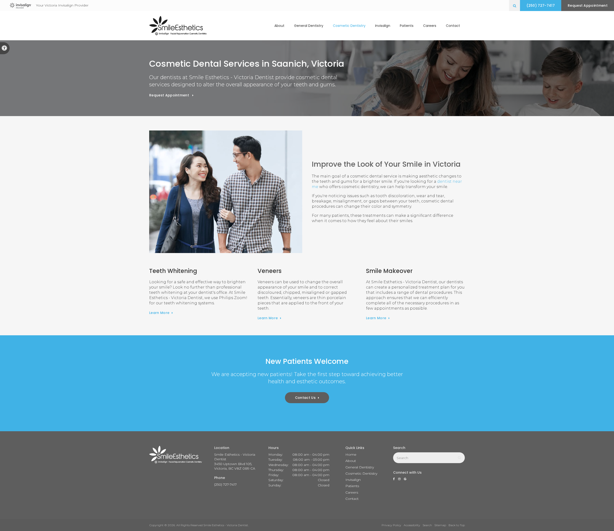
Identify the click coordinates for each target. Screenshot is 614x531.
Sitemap (440, 525)
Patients (406, 25)
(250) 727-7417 (540, 5)
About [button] (279, 25)
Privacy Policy (391, 525)
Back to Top (457, 525)
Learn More (159, 312)
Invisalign (353, 480)
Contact (453, 25)
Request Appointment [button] (588, 5)
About (350, 461)
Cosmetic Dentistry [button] (349, 25)
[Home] (178, 25)
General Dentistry (359, 467)
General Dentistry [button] (308, 25)
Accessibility (412, 525)
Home (350, 454)
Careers (429, 25)
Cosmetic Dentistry (361, 473)
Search (427, 525)
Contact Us (305, 397)
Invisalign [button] (382, 25)
